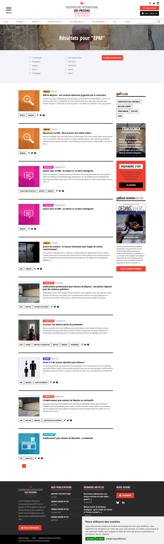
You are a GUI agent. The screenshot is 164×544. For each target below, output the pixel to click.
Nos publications (98, 21)
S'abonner (126, 495)
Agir (114, 21)
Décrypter (35, 21)
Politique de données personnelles (50, 537)
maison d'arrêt (124, 106)
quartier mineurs (41, 382)
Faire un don (150, 8)
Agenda (127, 21)
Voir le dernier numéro (131, 268)
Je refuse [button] (99, 539)
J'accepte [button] (90, 539)
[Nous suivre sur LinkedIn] (123, 502)
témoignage (123, 111)
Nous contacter (150, 13)
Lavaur (28, 345)
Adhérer (132, 185)
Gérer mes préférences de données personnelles (34, 540)
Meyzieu (22, 115)
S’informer (19, 21)
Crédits (34, 537)
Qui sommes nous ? (76, 21)
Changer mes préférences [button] (116, 539)
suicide (134, 111)
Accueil (6, 21)
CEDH (120, 116)
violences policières (41, 307)
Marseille (29, 458)
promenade (75, 345)
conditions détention (28, 191)
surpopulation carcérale (52, 420)
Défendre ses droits (54, 21)
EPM (21, 269)
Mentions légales (23, 537)
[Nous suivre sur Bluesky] (118, 502)
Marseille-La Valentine (42, 345)
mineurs (31, 115)
